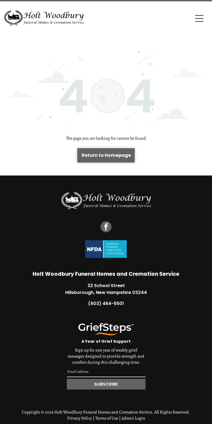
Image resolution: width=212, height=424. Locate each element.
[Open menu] (199, 18)
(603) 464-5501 (106, 303)
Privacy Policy (79, 418)
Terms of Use (106, 418)
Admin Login (133, 418)
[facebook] (106, 227)
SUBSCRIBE (106, 384)
